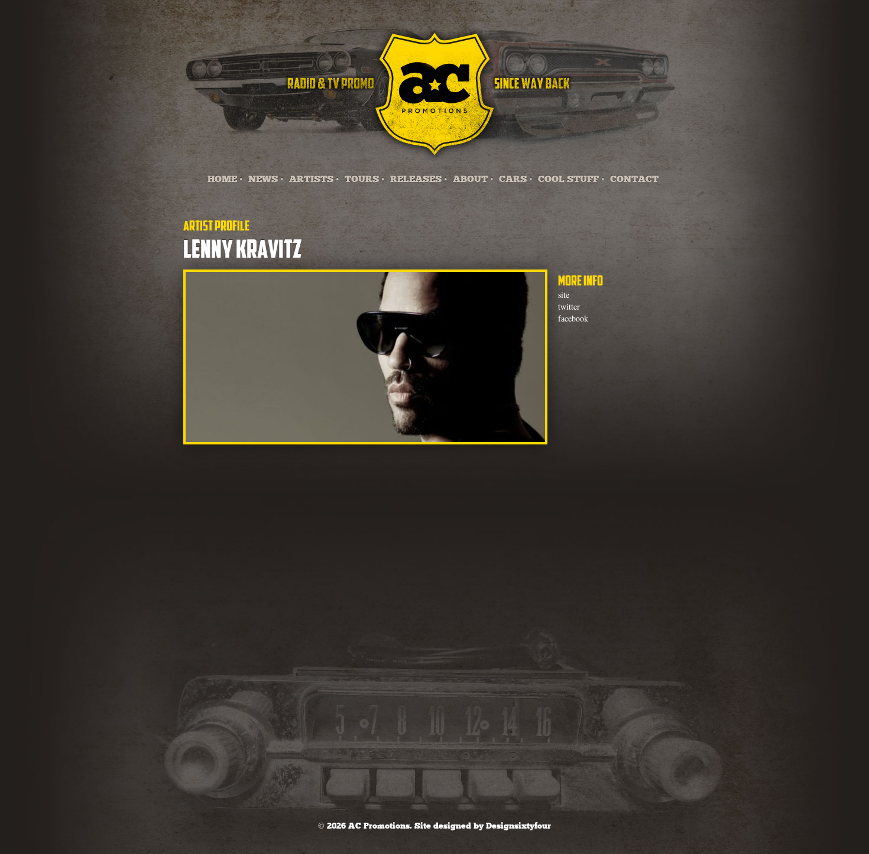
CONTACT (634, 179)
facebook (573, 318)
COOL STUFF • (571, 179)
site (563, 294)
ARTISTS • (314, 179)
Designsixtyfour (518, 826)
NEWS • (266, 179)
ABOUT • (473, 179)
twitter (569, 306)
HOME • (225, 179)
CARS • (516, 179)
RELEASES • (419, 179)
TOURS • (365, 179)
